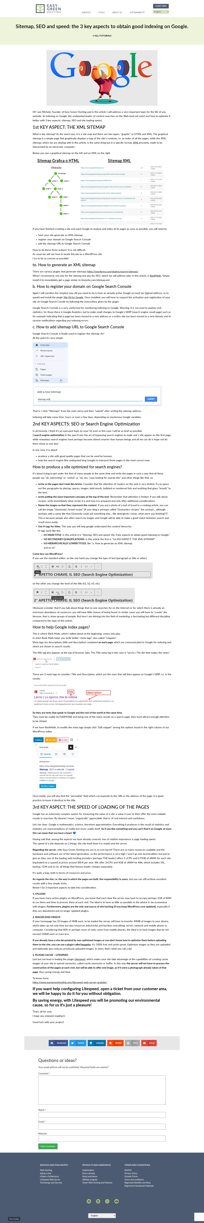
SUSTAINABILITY (137, 13)
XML (135, 143)
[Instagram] (107, 1201)
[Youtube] (116, 1201)
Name (42, 1110)
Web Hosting (46, 1170)
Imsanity (86, 944)
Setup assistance (89, 1176)
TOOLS (101, 13)
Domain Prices (131, 1176)
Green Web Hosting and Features (97, 1183)
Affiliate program (89, 1180)
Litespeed (80, 959)
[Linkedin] (98, 1201)
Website (42, 1134)
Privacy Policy (130, 1173)
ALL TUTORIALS (103, 36)
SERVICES (86, 13)
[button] (58, 1043)
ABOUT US (117, 13)
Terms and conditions (134, 1180)
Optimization (88, 1170)
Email (41, 1122)
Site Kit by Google (73, 297)
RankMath (155, 276)
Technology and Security (51, 1183)
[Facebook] (89, 1201)
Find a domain (88, 1173)
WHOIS (128, 1170)
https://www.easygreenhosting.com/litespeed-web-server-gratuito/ (70, 982)
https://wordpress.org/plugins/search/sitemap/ (112, 272)
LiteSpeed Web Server (50, 1180)
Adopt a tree (45, 1173)
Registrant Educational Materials (139, 1186)
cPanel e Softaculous (49, 1176)
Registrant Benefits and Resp (137, 1183)
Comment (44, 1073)
